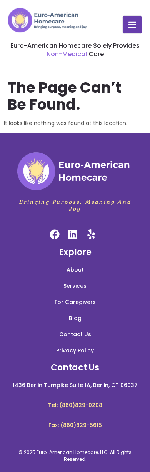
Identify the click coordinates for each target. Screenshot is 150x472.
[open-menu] (132, 24)
